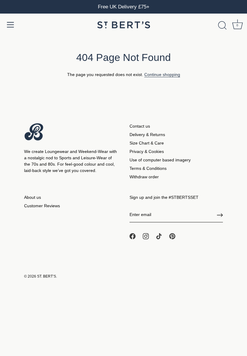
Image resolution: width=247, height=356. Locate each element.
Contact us (140, 126)
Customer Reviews (42, 205)
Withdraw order (144, 176)
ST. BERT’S (46, 276)
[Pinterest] (172, 236)
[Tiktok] (159, 236)
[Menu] (10, 24)
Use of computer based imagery (160, 159)
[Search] (222, 25)
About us (32, 197)
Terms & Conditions (148, 168)
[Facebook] (133, 236)
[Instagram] (146, 236)
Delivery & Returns (147, 134)
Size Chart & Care (147, 143)
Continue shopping (162, 74)
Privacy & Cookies (147, 151)
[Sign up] (220, 215)
